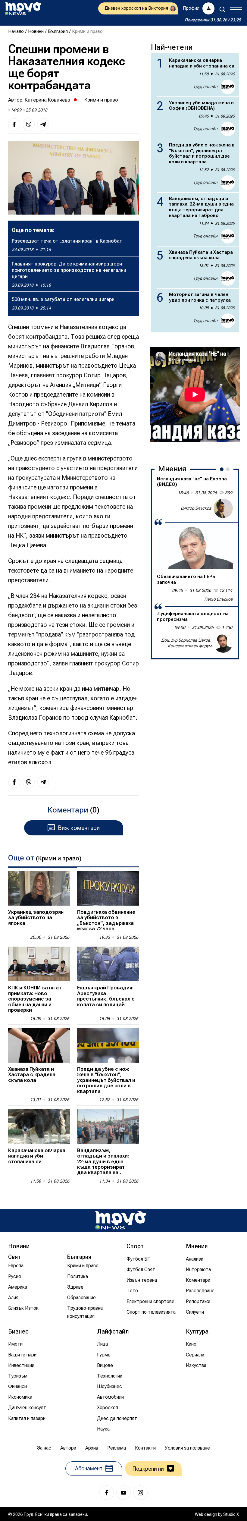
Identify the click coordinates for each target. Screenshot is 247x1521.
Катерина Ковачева (47, 100)
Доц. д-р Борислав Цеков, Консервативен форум (186, 643)
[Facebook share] (14, 124)
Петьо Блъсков (218, 599)
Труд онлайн (205, 86)
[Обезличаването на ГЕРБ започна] (195, 547)
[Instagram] (140, 1492)
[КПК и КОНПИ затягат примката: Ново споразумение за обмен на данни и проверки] (39, 964)
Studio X (231, 1514)
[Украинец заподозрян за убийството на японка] (39, 888)
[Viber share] (29, 124)
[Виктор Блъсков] (223, 508)
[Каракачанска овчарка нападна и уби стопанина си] (39, 1126)
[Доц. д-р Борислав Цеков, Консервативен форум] (223, 643)
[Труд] (120, 1220)
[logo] (23, 8)
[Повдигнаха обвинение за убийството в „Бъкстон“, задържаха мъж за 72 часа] (108, 888)
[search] (222, 9)
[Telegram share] (43, 124)
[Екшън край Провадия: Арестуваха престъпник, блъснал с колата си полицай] (108, 964)
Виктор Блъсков (196, 508)
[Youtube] (123, 1492)
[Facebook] (106, 1492)
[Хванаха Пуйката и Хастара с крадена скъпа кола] (39, 1045)
